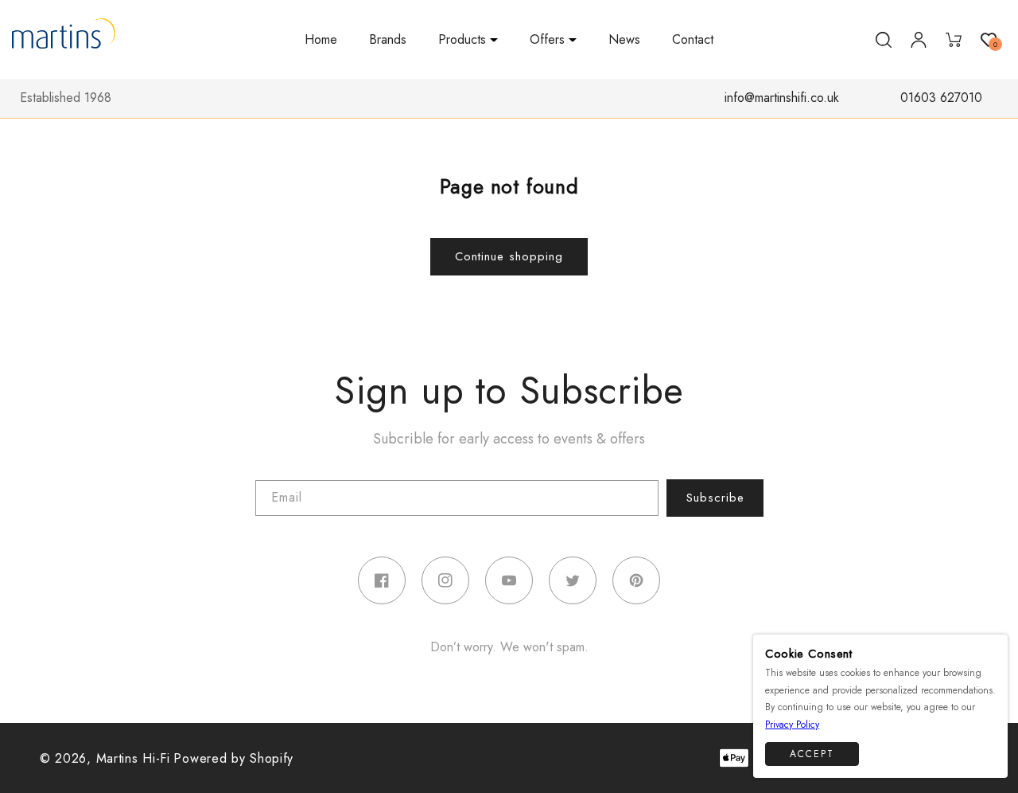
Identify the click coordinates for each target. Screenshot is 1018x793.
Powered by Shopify (233, 758)
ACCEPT (812, 753)
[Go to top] (988, 757)
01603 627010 (941, 97)
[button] (468, 40)
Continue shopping (509, 256)
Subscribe (715, 497)
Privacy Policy (792, 724)
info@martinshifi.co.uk (782, 97)
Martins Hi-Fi (133, 758)
